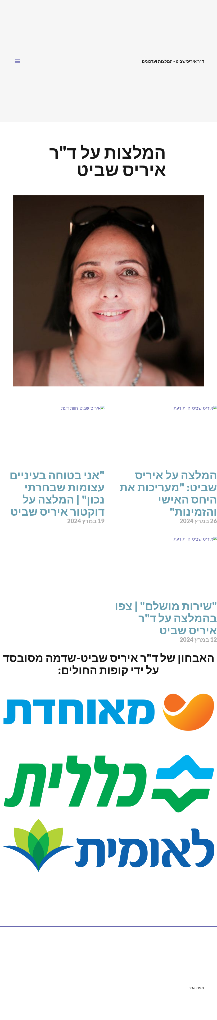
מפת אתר (196, 987)
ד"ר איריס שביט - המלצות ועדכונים (173, 61)
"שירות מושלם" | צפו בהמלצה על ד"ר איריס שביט (166, 618)
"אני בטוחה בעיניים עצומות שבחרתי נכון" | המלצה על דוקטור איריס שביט (57, 493)
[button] (17, 61)
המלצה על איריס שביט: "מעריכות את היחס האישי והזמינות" (168, 493)
